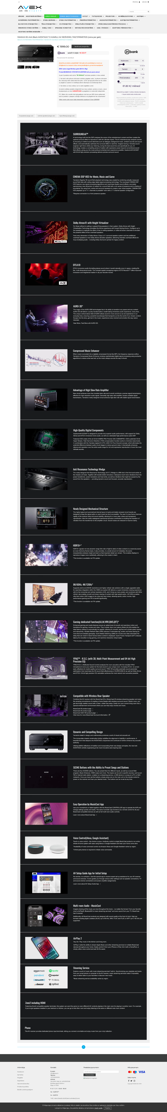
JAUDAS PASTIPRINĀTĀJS (107, 20)
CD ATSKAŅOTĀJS (65, 24)
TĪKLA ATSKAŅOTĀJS (48, 24)
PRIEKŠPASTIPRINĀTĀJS (88, 20)
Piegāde (20, 1077)
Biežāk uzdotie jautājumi (25, 1089)
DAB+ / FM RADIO (103, 28)
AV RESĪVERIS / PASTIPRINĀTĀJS (28, 20)
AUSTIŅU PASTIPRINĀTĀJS (129, 20)
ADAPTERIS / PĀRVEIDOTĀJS (121, 28)
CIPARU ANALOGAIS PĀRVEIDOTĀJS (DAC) (112, 24)
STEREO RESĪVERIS (49, 20)
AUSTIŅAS (140, 16)
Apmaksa (20, 1075)
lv (19, 2)
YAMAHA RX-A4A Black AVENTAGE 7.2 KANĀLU (58, 40)
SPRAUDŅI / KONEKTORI (63, 28)
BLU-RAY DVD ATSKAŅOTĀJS (27, 24)
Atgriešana (20, 1080)
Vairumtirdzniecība (23, 1083)
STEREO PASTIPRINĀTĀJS (67, 20)
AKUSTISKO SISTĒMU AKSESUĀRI (29, 32)
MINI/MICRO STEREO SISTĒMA (28, 28)
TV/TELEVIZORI (97, 16)
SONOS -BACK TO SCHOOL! (69, 16)
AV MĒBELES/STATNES (125, 16)
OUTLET (85, 16)
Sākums (21, 16)
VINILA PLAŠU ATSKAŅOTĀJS (84, 24)
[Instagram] (134, 1081)
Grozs (144, 2)
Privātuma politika (23, 1086)
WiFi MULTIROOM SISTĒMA (84, 28)
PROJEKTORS (110, 16)
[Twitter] (131, 1081)
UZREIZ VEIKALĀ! (50, 16)
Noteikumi (20, 1072)
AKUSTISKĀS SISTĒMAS (33, 16)
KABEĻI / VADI (46, 28)
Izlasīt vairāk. (98, 1108)
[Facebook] (128, 1081)
